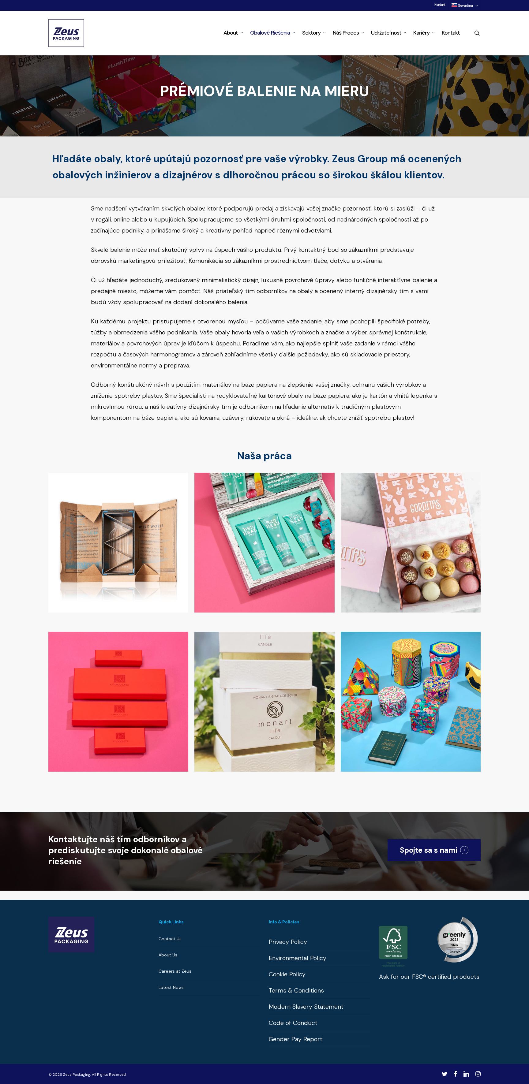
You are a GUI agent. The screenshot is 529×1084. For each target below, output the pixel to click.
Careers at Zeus (175, 971)
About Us (168, 955)
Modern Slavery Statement (306, 1007)
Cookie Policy (287, 974)
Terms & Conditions (296, 990)
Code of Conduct (293, 1023)
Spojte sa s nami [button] (428, 850)
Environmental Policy (297, 958)
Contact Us (170, 938)
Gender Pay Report (295, 1039)
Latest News (171, 987)
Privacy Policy (288, 942)
